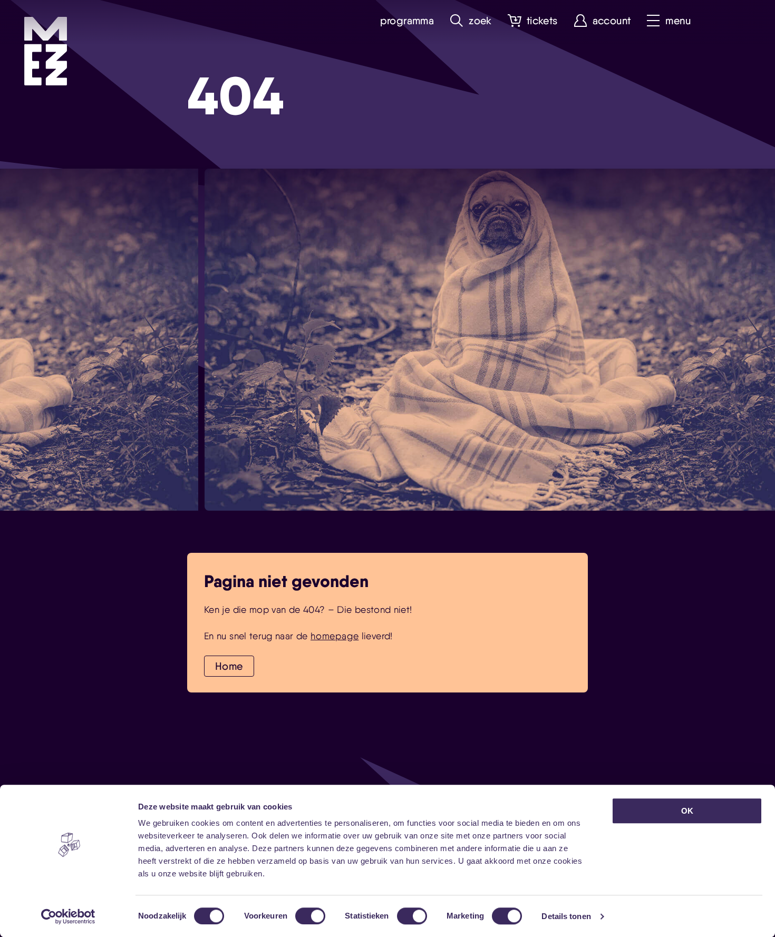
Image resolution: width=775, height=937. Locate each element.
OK (687, 810)
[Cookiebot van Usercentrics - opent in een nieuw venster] (68, 916)
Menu (678, 21)
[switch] (310, 915)
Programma (407, 21)
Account (612, 21)
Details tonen (565, 916)
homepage (335, 635)
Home (229, 666)
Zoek (480, 21)
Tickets (542, 21)
